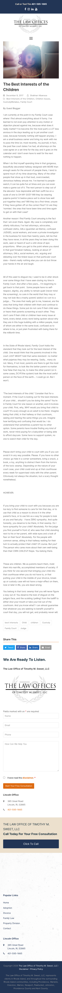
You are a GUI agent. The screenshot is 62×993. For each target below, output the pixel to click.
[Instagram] (29, 9)
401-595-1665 (15, 809)
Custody (46, 622)
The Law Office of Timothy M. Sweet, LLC (38, 965)
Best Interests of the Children (20, 98)
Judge (23, 628)
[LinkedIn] (32, 9)
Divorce (7, 913)
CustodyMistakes (11, 102)
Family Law (8, 918)
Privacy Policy (36, 969)
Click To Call (31, 843)
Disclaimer (24, 969)
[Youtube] (36, 9)
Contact (7, 928)
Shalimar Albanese (38, 95)
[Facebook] (25, 9)
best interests (11, 622)
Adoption (7, 908)
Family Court (26, 102)
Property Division (11, 923)
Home (6, 902)
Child (24, 622)
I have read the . (21, 777)
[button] (31, 38)
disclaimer (28, 777)
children (34, 622)
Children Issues (43, 98)
